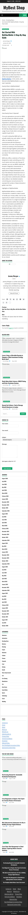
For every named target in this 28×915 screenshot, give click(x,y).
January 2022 (5, 608)
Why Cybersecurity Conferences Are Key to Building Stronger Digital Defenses (13, 823)
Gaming (3, 667)
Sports (3, 693)
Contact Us (5, 722)
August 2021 (5, 620)
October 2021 (5, 617)
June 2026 (4, 484)
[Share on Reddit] (23, 299)
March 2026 (4, 493)
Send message (7, 468)
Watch (24, 15)
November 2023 (5, 558)
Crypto (3, 649)
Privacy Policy (5, 736)
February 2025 (5, 528)
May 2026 (4, 487)
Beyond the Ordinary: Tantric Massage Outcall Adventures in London (12, 406)
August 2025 (5, 514)
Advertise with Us (6, 734)
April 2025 (4, 522)
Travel (3, 698)
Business (4, 644)
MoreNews (22, 911)
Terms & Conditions (7, 738)
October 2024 (5, 537)
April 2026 (4, 490)
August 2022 (5, 593)
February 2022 (5, 605)
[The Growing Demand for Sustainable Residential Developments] (14, 765)
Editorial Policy (6, 743)
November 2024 (5, 534)
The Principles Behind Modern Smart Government (14, 882)
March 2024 (4, 549)
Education (4, 652)
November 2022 (5, 587)
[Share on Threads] (6, 302)
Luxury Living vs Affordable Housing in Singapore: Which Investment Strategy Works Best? (12, 357)
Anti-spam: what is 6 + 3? (8, 461)
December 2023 (5, 555)
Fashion (3, 655)
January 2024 (5, 552)
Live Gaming (4, 678)
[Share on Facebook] (7, 299)
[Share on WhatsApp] (17, 299)
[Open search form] (17, 15)
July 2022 (4, 596)
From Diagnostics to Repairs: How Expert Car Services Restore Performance (13, 800)
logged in (11, 328)
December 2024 (5, 531)
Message (4, 444)
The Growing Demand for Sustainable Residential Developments (12, 776)
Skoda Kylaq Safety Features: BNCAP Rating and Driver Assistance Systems (14, 382)
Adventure (4, 635)
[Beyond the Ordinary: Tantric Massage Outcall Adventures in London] (14, 395)
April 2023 (4, 578)
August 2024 (5, 543)
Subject (4, 437)
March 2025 (4, 525)
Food (3, 664)
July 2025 (4, 517)
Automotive (4, 638)
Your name (5, 423)
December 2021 (5, 611)
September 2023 (5, 564)
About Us (4, 729)
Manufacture (5, 681)
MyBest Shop (14, 7)
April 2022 (4, 602)
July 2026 (4, 481)
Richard (4, 778)
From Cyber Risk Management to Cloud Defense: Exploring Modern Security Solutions (12, 848)
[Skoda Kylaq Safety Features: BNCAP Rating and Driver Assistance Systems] (14, 371)
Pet (3, 684)
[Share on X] (10, 299)
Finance (3, 658)
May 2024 (4, 546)
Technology (4, 695)
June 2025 (4, 519)
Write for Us (5, 731)
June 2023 (4, 573)
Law (3, 675)
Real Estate (4, 687)
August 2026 (5, 478)
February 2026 (5, 496)
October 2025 (5, 508)
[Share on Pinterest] (20, 299)
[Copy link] (10, 302)
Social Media (4, 690)
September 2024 (5, 540)
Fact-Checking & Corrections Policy (11, 745)
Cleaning (4, 647)
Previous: (14, 309)
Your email (5, 430)
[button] (2, 15)
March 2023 (4, 581)
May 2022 (4, 599)
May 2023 (4, 575)
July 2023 (4, 570)
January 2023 (5, 584)
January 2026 (5, 499)
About (3, 727)
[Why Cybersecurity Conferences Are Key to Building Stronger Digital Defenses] (14, 813)
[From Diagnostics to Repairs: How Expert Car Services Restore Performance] (14, 789)
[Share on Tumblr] (3, 302)
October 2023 (5, 561)
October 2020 (5, 625)
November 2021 (5, 614)
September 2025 (5, 511)
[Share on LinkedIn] (13, 299)
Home (3, 725)
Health (3, 670)
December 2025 (5, 502)
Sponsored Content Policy (8, 747)
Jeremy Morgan (6, 41)
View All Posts (14, 293)
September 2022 (5, 590)
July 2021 (4, 623)
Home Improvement (6, 673)
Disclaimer (4, 741)
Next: (12, 317)
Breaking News (5, 29)
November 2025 (5, 505)
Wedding (4, 701)
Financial (4, 661)
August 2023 (5, 567)
